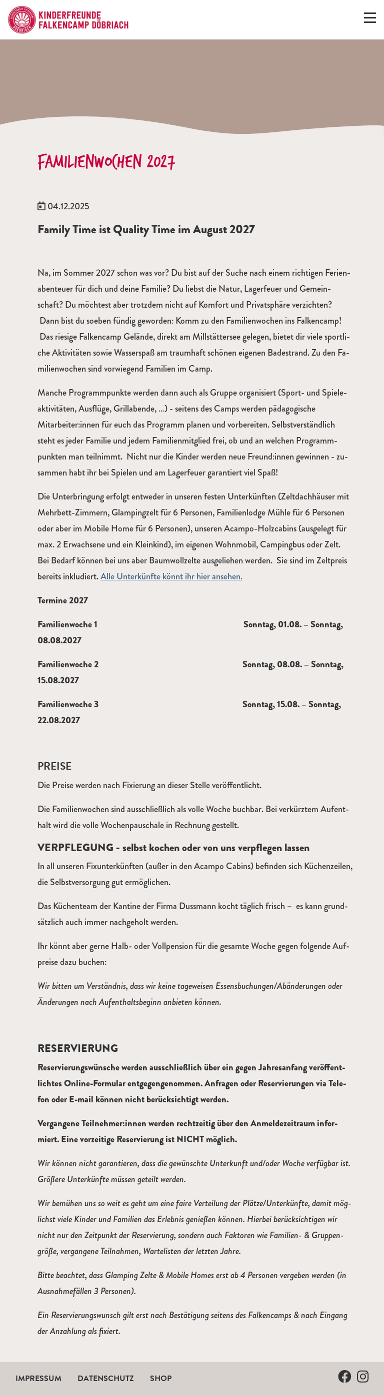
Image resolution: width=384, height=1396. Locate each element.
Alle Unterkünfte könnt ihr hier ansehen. (171, 576)
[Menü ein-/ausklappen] (370, 20)
